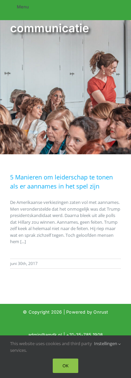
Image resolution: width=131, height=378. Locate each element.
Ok (65, 366)
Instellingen (106, 343)
